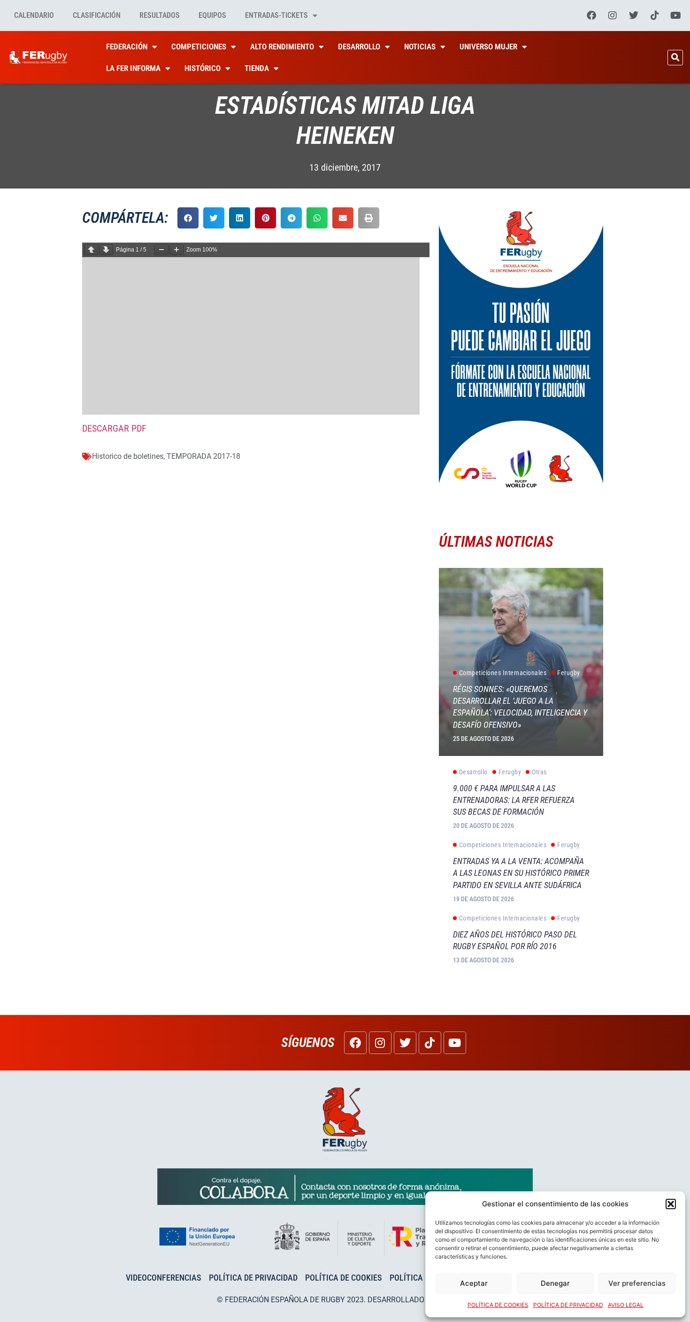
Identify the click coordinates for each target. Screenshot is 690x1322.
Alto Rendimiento (282, 46)
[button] (670, 1204)
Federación (126, 46)
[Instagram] (612, 15)
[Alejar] (161, 249)
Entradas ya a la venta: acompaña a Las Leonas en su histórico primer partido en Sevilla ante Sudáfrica (521, 872)
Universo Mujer (488, 46)
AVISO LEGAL (626, 1304)
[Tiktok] (654, 15)
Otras (539, 772)
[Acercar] (176, 249)
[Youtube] (676, 15)
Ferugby (568, 672)
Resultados (159, 15)
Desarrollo (359, 46)
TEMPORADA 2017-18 (203, 456)
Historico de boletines (127, 456)
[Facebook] (591, 15)
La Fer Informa (133, 68)
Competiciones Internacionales (503, 672)
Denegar (555, 1283)
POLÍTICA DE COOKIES (498, 1304)
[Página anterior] (91, 249)
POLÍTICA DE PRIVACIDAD (568, 1304)
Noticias (420, 46)
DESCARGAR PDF (114, 428)
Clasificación (97, 15)
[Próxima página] (106, 249)
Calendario (34, 15)
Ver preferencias (637, 1283)
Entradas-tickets (276, 15)
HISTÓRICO (202, 68)
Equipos (212, 15)
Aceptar (474, 1283)
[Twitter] (633, 15)
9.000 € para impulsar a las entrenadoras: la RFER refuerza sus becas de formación (514, 800)
